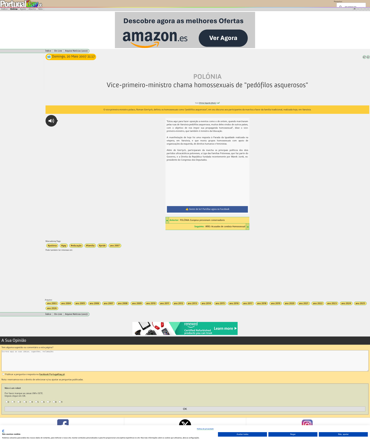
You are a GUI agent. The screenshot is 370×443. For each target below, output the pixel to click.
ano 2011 (164, 303)
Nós (40, 9)
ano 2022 (318, 303)
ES (361, 9)
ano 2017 (247, 303)
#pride (102, 245)
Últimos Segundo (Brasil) (207, 103)
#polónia (52, 245)
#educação (76, 245)
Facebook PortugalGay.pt (52, 374)
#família (90, 245)
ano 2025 (360, 303)
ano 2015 (220, 303)
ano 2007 (115, 245)
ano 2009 (137, 303)
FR (365, 9)
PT (355, 9)
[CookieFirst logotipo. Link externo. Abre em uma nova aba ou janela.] (3, 431)
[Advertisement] (22, 71)
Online (13, 9)
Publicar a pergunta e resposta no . (35, 374)
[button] (51, 121)
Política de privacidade (205, 429)
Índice (4, 9)
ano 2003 (52, 303)
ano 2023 (332, 303)
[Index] (22, 51)
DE (368, 9)
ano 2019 (275, 303)
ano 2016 (234, 303)
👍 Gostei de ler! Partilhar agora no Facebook (207, 209)
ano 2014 (206, 303)
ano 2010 (151, 303)
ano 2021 (303, 303)
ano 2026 (52, 308)
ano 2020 (289, 303)
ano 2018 (261, 303)
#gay (63, 245)
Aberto (32, 9)
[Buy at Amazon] (185, 334)
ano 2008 (122, 303)
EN (358, 9)
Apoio (23, 9)
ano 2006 (94, 303)
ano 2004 (66, 303)
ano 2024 (346, 303)
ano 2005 (80, 303)
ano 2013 (192, 303)
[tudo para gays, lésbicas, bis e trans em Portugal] (29, 3)
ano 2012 (178, 303)
